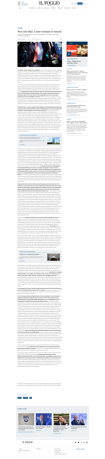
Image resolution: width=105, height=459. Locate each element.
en (86, 3)
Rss (19, 452)
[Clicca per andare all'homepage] (27, 442)
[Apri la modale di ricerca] (85, 8)
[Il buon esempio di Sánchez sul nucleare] (44, 419)
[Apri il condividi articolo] (61, 39)
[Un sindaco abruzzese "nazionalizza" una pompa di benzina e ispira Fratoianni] (61, 419)
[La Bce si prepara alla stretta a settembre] (79, 419)
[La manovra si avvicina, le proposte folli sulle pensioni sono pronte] (26, 419)
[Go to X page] (81, 442)
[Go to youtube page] (78, 442)
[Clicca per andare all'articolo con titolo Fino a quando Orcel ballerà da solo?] (53, 141)
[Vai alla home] (49, 3)
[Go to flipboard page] (87, 442)
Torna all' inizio (80, 449)
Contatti (20, 448)
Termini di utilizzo (58, 450)
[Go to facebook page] (75, 442)
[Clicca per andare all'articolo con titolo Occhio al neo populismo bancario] (53, 258)
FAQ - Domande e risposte (24, 450)
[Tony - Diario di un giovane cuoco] (77, 51)
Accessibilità (57, 452)
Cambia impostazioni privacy (60, 454)
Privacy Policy (57, 448)
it (84, 3)
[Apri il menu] (19, 8)
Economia (20, 28)
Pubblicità (39, 448)
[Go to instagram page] (84, 442)
